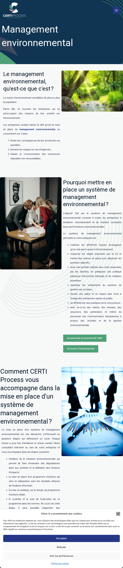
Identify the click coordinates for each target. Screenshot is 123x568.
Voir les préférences (61, 556)
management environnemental (37, 129)
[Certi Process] (14, 10)
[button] (118, 513)
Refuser (61, 547)
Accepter (61, 538)
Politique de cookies (60, 563)
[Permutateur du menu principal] (116, 10)
